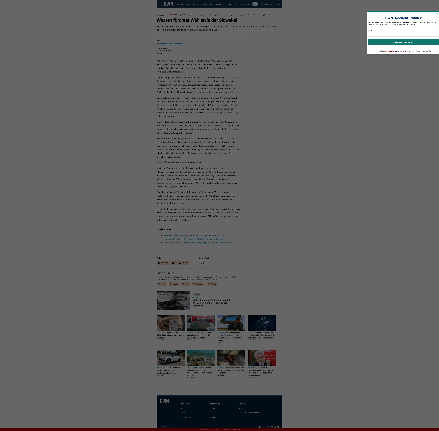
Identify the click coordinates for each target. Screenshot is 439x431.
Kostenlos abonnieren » (403, 42)
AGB (404, 51)
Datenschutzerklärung (390, 51)
